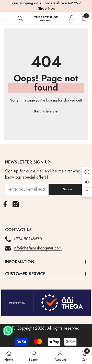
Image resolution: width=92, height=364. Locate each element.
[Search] (20, 18)
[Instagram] (15, 204)
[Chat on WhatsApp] (8, 328)
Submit (68, 189)
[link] (33, 355)
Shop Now (46, 8)
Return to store (46, 111)
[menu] (6, 18)
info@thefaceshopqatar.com (38, 248)
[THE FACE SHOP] (46, 303)
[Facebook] (5, 204)
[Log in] (72, 18)
